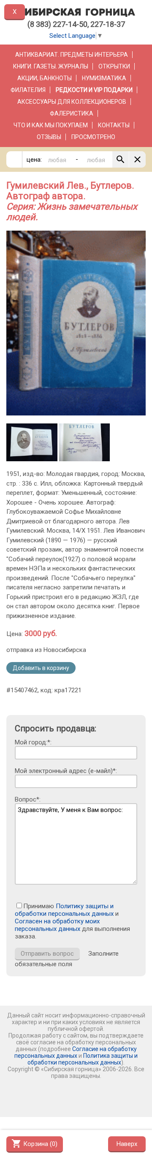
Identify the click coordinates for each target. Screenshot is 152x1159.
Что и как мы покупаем (51, 125)
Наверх (127, 1144)
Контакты (114, 125)
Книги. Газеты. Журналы (50, 66)
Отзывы (49, 137)
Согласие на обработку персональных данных (75, 1052)
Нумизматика (104, 78)
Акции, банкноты (44, 78)
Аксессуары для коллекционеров (71, 101)
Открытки (114, 66)
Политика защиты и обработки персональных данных (82, 1059)
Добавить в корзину (41, 668)
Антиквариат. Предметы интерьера (71, 54)
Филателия (28, 90)
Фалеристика (71, 113)
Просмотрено (93, 137)
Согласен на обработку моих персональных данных (57, 925)
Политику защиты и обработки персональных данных (64, 909)
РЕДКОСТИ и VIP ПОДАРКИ (94, 90)
